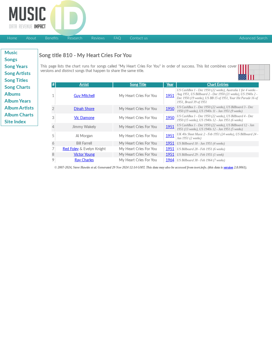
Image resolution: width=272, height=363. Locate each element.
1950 (170, 109)
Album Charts (19, 115)
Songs (11, 59)
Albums (12, 94)
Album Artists (19, 108)
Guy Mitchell (84, 96)
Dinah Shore (84, 109)
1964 (170, 160)
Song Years (16, 66)
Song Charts (17, 87)
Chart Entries (217, 85)
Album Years (18, 101)
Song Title (138, 85)
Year (170, 85)
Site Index (15, 122)
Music (11, 52)
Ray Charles (84, 160)
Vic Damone (84, 118)
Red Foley (71, 149)
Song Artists (18, 73)
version (228, 167)
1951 (170, 96)
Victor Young (84, 155)
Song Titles (16, 80)
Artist (84, 85)
